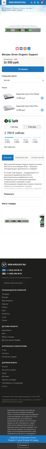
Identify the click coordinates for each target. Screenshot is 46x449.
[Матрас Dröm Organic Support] (17, 220)
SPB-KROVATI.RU (17, 2)
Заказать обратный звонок (13, 283)
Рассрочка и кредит (9, 357)
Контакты (5, 353)
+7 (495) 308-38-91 (14, 274)
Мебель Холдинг (8, 337)
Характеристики (21, 157)
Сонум (4, 320)
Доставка (5, 376)
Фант (4, 333)
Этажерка (5, 294)
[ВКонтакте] (21, 48)
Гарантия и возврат (9, 380)
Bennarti (5, 297)
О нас (4, 350)
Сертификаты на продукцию (12, 383)
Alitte (4, 310)
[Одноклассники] (25, 48)
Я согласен (23, 445)
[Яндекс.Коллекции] (17, 48)
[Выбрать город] (34, 2)
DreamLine (6, 314)
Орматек (5, 304)
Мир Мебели (6, 330)
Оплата (4, 367)
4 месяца (32, 127)
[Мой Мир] (28, 48)
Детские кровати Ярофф (11, 340)
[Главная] (2, 8)
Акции (4, 373)
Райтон (4, 307)
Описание (8, 157)
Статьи (4, 386)
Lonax (4, 317)
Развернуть (9, 194)
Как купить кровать (9, 370)
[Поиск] (38, 2)
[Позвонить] (31, 2)
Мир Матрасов (7, 301)
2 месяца (14, 127)
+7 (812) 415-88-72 (14, 270)
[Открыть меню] (3, 2)
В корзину (23, 69)
